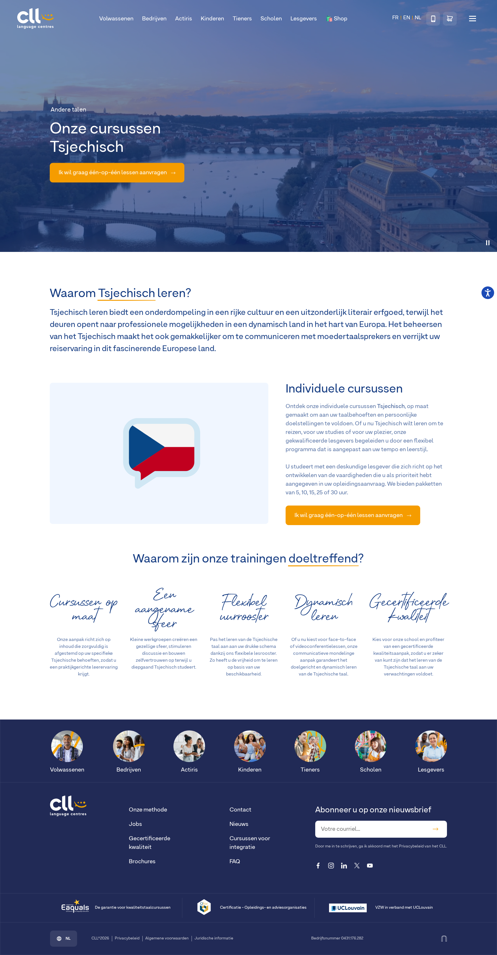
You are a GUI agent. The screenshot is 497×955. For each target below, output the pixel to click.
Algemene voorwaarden (167, 938)
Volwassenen (116, 19)
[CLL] (68, 805)
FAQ (235, 861)
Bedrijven (154, 19)
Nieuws (239, 824)
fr (395, 17)
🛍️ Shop (336, 19)
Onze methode (148, 810)
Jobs (135, 824)
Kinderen (212, 19)
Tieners (242, 19)
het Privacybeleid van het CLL (419, 846)
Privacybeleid (127, 938)
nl (68, 939)
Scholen (271, 19)
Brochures (142, 861)
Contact (240, 810)
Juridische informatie (213, 938)
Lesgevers (303, 19)
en (406, 17)
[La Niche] (444, 938)
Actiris (183, 19)
